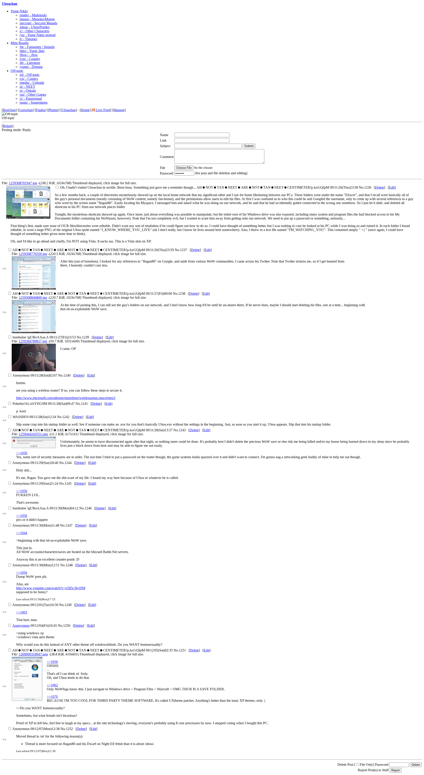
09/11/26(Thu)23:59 (93, 250)
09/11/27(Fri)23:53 (44, 337)
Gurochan (26, 110)
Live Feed (102, 110)
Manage (119, 110)
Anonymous (21, 625)
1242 (65, 417)
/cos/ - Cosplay (29, 59)
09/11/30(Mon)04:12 (45, 508)
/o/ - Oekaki (27, 90)
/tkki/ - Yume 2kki (31, 51)
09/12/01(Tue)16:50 (35, 605)
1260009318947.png (33, 654)
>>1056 (21, 491)
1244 (68, 463)
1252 (69, 729)
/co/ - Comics (28, 79)
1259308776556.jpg (33, 254)
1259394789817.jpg (33, 341)
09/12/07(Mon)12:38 (36, 729)
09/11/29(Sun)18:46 (35, 463)
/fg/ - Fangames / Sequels (37, 47)
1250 (66, 625)
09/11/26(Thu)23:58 (209, 187)
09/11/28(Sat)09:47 (44, 403)
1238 (181, 293)
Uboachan (9, 4)
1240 (66, 375)
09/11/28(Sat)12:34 (34, 417)
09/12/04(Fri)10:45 (34, 625)
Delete (379, 187)
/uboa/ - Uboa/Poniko (34, 27)
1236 (367, 187)
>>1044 (21, 533)
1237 (183, 250)
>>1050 (21, 453)
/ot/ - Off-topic (29, 75)
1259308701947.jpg (23, 183)
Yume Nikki (19, 11)
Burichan (9, 110)
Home (85, 110)
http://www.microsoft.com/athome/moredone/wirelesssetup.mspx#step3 (65, 398)
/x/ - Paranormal (30, 98)
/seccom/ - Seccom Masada (38, 23)
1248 (69, 565)
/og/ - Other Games (32, 94)
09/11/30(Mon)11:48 (35, 525)
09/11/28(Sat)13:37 (92, 430)
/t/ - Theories (28, 39)
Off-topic (17, 71)
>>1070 (52, 696)
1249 (68, 605)
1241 (84, 403)
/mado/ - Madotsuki (33, 15)
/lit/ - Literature (29, 63)
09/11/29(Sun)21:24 (35, 483)
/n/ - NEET (27, 86)
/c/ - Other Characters (34, 31)
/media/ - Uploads (31, 82)
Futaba (40, 110)
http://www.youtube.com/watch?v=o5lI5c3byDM (50, 588)
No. (361, 187)
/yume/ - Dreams (31, 67)
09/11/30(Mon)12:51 (35, 565)
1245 (68, 483)
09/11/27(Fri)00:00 (92, 293)
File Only (366, 764)
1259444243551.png (33, 434)
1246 (88, 508)
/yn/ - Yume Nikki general (37, 35)
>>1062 (52, 685)
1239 (85, 337)
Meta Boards (19, 43)
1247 (68, 525)
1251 (182, 650)
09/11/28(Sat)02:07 (34, 375)
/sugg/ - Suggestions (33, 102)
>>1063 (21, 612)
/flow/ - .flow (28, 55)
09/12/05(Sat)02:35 (92, 650)
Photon (53, 110)
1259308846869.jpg (33, 297)
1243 (182, 430)
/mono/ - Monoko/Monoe (37, 19)
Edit (392, 187)
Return (7, 126)
